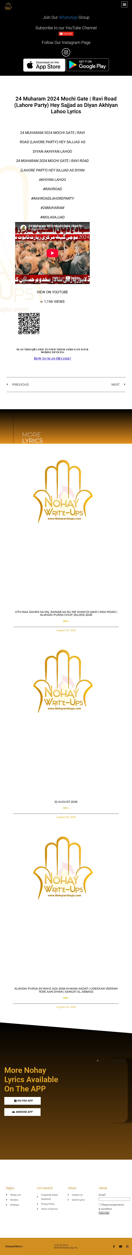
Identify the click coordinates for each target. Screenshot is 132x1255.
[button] (124, 4)
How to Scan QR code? (52, 358)
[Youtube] (120, 1246)
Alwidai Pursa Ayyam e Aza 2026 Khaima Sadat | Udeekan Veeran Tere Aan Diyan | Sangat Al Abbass (66, 990)
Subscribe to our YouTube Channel (66, 27)
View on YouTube (52, 292)
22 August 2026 (66, 801)
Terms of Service (14, 1246)
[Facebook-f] (114, 1246)
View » (66, 621)
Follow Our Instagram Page (66, 42)
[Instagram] (127, 1246)
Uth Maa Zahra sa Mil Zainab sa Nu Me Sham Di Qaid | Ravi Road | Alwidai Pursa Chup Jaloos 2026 (66, 613)
